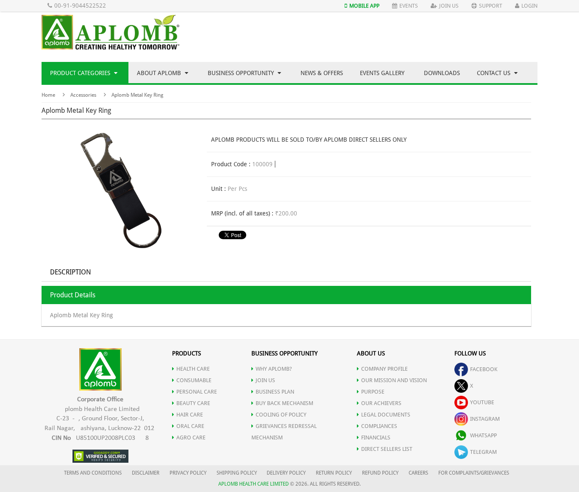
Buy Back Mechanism (284, 403)
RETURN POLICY (334, 473)
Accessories (83, 95)
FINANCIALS (375, 437)
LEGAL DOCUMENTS (385, 414)
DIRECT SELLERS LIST (386, 449)
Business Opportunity (242, 73)
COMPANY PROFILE (384, 369)
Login (529, 6)
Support (490, 6)
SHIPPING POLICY (237, 473)
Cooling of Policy (281, 414)
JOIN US (265, 380)
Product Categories (81, 73)
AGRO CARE (191, 437)
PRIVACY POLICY (188, 473)
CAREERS (418, 473)
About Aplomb (160, 73)
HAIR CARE (189, 414)
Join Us (449, 6)
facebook (484, 369)
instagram (485, 419)
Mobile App (364, 6)
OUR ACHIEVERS (381, 403)
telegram (483, 452)
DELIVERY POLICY (286, 473)
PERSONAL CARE (196, 392)
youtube (482, 402)
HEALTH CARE (193, 369)
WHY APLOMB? (274, 369)
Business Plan (275, 392)
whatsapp (483, 435)
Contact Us (494, 73)
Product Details (72, 295)
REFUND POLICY (380, 473)
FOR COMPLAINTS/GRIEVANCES (473, 473)
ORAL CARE (190, 426)
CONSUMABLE (194, 380)
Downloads (442, 73)
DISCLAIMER (145, 473)
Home (48, 95)
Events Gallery (382, 73)
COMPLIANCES (379, 426)
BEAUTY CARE (193, 403)
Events (408, 6)
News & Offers (322, 73)
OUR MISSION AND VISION (394, 380)
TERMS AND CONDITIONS (93, 473)
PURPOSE (372, 392)
